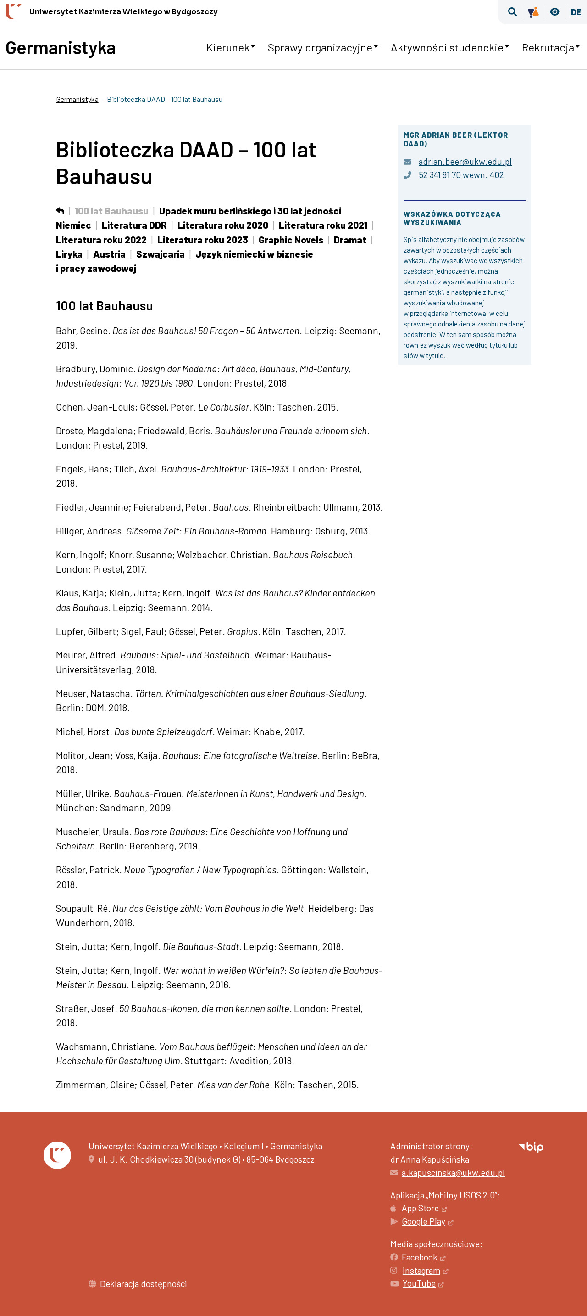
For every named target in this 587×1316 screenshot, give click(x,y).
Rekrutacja (548, 47)
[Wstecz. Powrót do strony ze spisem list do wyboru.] (60, 210)
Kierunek (227, 47)
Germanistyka (61, 47)
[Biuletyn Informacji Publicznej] (531, 1146)
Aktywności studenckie (447, 47)
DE (576, 11)
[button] (512, 12)
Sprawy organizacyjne (320, 47)
